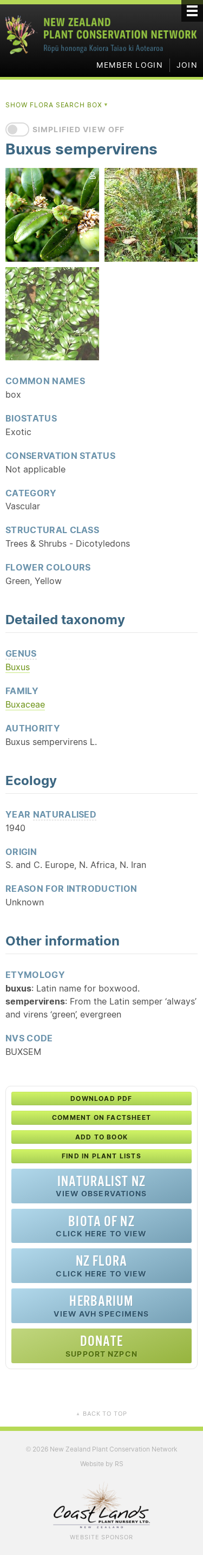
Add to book (101, 1137)
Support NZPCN (101, 1345)
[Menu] (192, 11)
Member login (129, 65)
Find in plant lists (101, 1156)
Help (61, 1037)
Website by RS (101, 1464)
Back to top (101, 1413)
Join (187, 65)
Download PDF (101, 1098)
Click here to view (101, 1226)
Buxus (17, 667)
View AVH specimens (101, 1305)
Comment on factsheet (101, 1117)
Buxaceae (25, 704)
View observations (101, 1185)
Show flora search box (57, 105)
